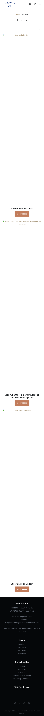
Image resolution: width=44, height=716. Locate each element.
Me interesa (22, 214)
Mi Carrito (22, 650)
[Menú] (40, 4)
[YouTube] (29, 703)
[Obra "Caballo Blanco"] (22, 119)
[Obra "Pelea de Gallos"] (22, 494)
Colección (22, 644)
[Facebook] (24, 703)
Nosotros (22, 669)
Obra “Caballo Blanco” (22, 208)
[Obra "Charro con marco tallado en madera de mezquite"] (22, 305)
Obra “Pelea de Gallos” (22, 584)
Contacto (22, 673)
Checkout (22, 653)
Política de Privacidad (22, 675)
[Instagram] (15, 703)
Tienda (22, 666)
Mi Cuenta (22, 647)
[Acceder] (30, 4)
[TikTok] (20, 703)
